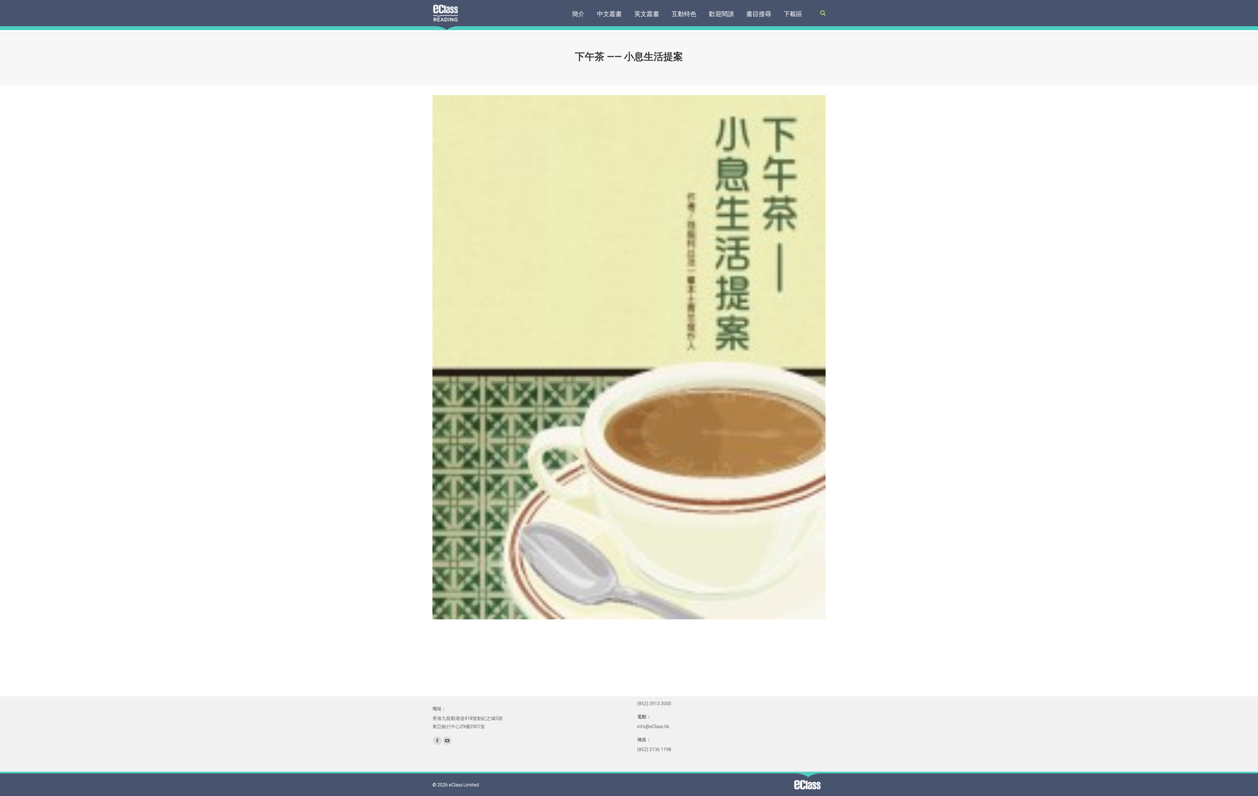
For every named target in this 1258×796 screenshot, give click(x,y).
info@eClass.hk (653, 726)
